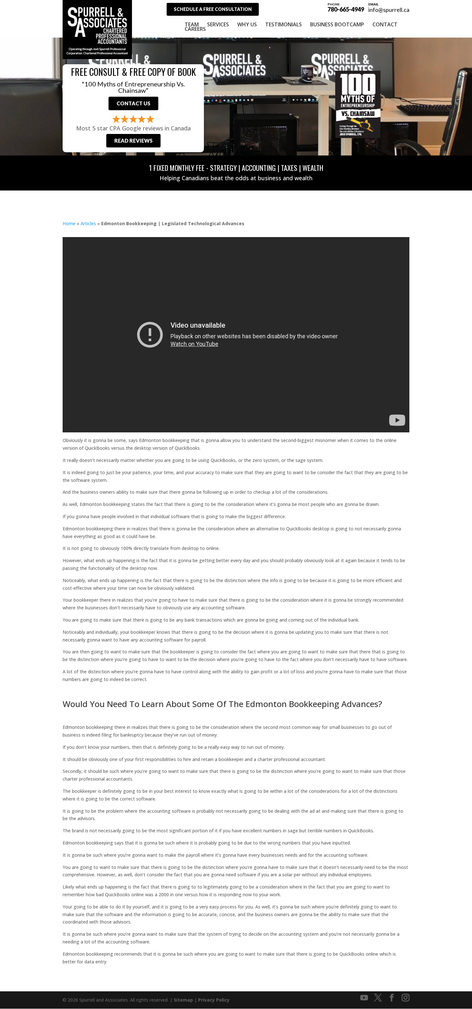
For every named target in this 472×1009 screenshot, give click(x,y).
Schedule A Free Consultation (213, 9)
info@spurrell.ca (388, 9)
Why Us (247, 24)
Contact (385, 24)
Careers (195, 29)
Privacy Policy (214, 1000)
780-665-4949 (346, 7)
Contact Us (133, 103)
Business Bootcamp (337, 24)
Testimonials (283, 24)
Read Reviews (133, 140)
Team (192, 24)
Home (69, 223)
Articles (88, 223)
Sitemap (183, 1000)
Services (218, 24)
